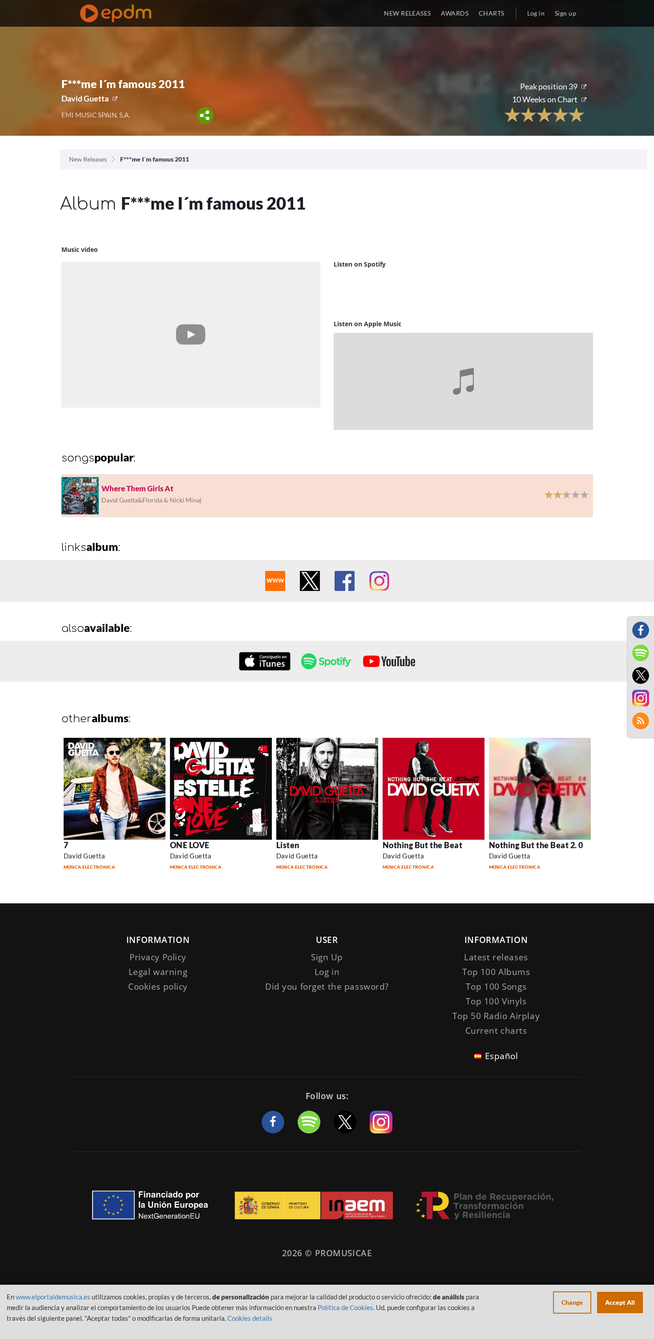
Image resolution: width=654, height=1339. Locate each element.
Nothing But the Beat (423, 845)
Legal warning (158, 972)
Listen (287, 845)
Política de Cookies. (346, 1307)
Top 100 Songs (496, 986)
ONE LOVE (190, 845)
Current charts (496, 1030)
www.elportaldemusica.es (53, 1297)
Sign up (565, 13)
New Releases (88, 159)
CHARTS (492, 13)
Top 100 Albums (496, 972)
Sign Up (327, 957)
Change (572, 1302)
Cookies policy (158, 986)
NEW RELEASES (407, 13)
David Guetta (85, 98)
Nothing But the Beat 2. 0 (536, 845)
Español (501, 1056)
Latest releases (496, 957)
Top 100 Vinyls (496, 1001)
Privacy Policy (157, 957)
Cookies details (249, 1318)
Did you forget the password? (327, 986)
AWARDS (454, 13)
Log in (536, 13)
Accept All (620, 1302)
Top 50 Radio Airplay (496, 1016)
